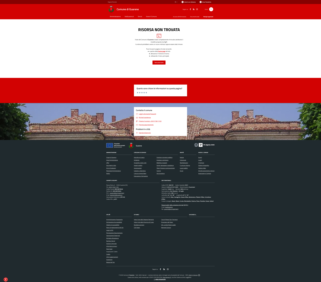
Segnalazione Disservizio (113, 236)
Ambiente (136, 160)
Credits (108, 254)
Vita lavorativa (161, 173)
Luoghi (200, 160)
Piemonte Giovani (166, 228)
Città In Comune (193, 275)
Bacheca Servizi (110, 241)
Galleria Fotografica (203, 165)
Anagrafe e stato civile (140, 163)
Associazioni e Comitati (204, 173)
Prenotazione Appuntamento (114, 233)
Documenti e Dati (111, 165)
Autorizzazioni (138, 168)
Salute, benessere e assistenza (165, 165)
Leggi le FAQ (109, 230)
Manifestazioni (184, 163)
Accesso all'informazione (179, 17)
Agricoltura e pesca (139, 157)
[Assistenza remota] (199, 275)
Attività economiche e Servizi (206, 171)
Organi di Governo (111, 157)
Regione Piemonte (112, 2)
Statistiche (109, 260)
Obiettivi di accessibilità (112, 225)
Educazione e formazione (141, 176)
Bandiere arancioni (139, 225)
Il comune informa (185, 165)
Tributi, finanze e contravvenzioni (166, 168)
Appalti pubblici (138, 165)
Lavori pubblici (184, 168)
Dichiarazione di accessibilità (114, 222)
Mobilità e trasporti (162, 163)
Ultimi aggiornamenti (112, 257)
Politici (108, 173)
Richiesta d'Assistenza (112, 238)
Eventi (200, 157)
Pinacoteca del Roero (167, 222)
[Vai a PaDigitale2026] (204, 145)
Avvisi (181, 171)
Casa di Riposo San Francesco (169, 220)
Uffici (107, 163)
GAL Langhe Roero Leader (168, 225)
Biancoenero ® (167, 277)
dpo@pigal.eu (169, 207)
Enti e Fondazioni (111, 168)
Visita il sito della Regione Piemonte (144, 220)
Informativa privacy (111, 246)
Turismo (159, 171)
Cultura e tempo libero (140, 173)
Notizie (182, 157)
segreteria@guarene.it (116, 195)
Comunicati (183, 160)
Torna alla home (159, 63)
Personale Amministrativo (113, 171)
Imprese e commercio (162, 160)
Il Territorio (201, 163)
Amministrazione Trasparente (114, 220)
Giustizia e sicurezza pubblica (164, 157)
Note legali (109, 249)
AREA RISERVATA (160, 279)
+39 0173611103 (113, 187)
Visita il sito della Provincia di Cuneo (144, 222)
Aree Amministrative (112, 160)
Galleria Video (202, 168)
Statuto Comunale (111, 244)
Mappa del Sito (110, 262)
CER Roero (137, 228)
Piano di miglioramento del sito (114, 228)
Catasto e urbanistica (140, 171)
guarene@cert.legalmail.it (117, 193)
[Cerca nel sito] (211, 9)
